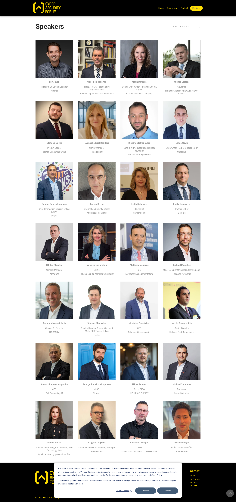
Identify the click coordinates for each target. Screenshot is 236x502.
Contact (184, 8)
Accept (146, 490)
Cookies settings (124, 490)
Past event (172, 8)
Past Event (195, 479)
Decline (168, 490)
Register (196, 8)
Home (161, 8)
